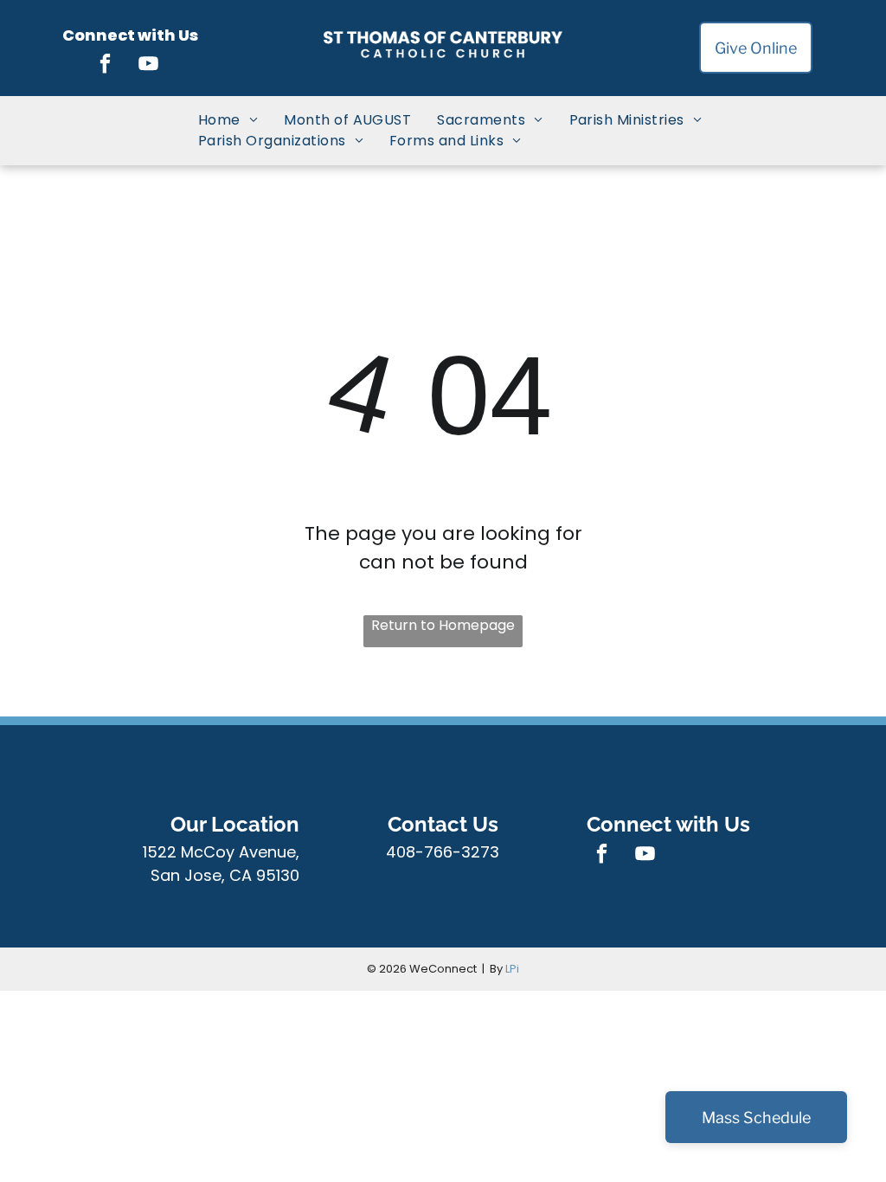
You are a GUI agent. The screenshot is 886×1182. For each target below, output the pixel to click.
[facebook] (106, 65)
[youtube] (149, 65)
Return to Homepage (443, 625)
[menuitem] (228, 120)
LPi (512, 968)
